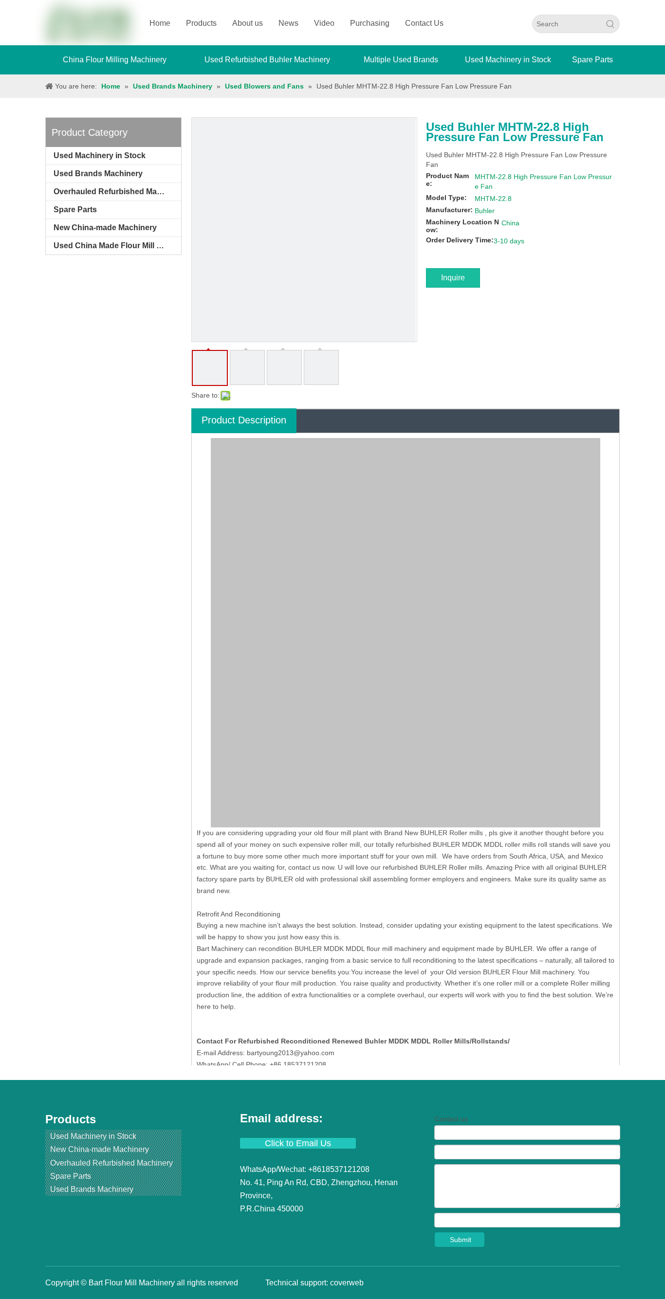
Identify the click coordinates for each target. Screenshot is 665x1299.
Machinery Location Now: (462, 226)
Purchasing (369, 23)
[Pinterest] (335, 1227)
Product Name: (447, 179)
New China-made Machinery (105, 227)
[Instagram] (319, 1227)
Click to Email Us (298, 1143)
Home (159, 23)
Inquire (453, 278)
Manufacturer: (449, 210)
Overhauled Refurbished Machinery (117, 191)
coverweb (347, 1283)
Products (201, 23)
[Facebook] (249, 1227)
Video (324, 23)
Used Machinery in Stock (100, 155)
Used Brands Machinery (98, 173)
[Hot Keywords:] (610, 24)
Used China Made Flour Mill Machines (117, 245)
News (288, 23)
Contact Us (424, 23)
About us (247, 23)
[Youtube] (301, 1227)
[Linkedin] (266, 1227)
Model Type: (446, 197)
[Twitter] (284, 1227)
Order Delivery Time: (460, 240)
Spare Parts (75, 209)
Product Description (244, 420)
